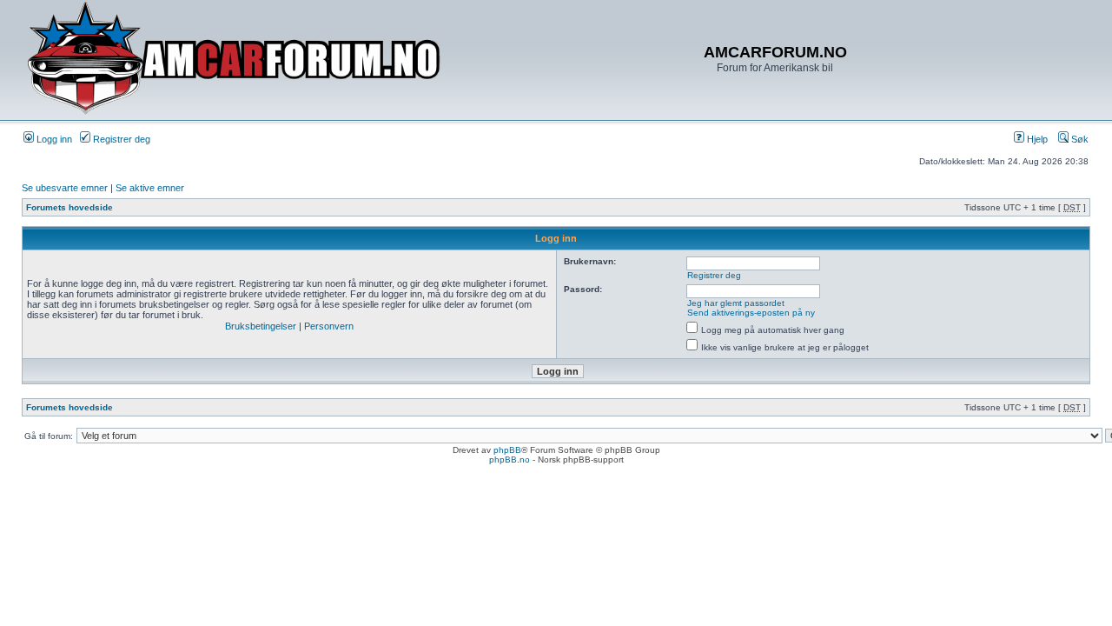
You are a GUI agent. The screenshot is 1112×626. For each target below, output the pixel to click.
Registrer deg (120, 139)
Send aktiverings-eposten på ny (751, 312)
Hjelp (1036, 139)
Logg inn (53, 139)
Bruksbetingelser (260, 326)
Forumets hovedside (69, 207)
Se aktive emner (150, 188)
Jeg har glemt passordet (735, 303)
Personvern (329, 326)
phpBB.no (509, 459)
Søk (1079, 139)
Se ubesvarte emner (65, 188)
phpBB (507, 450)
